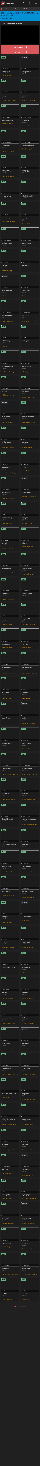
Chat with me (18, 52)
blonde (24, 149)
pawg (4, 1299)
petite (12, 151)
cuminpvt (31, 825)
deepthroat (6, 572)
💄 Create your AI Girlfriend (21, 9)
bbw (4, 1198)
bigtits (4, 271)
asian (24, 397)
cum (29, 223)
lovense (5, 346)
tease (33, 872)
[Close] (38, 13)
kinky (4, 101)
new (14, 101)
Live (3, 23)
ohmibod (5, 648)
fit (32, 547)
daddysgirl (31, 1024)
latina (4, 321)
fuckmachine (31, 1099)
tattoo (11, 648)
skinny (13, 473)
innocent (33, 101)
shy (12, 422)
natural (8, 221)
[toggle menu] (24, 3)
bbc (12, 971)
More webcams (20, 1307)
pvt (3, 221)
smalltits (24, 523)
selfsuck (31, 1224)
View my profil (18, 48)
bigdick (24, 448)
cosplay (5, 1224)
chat (23, 1198)
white (28, 698)
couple (13, 296)
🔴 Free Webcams (6, 9)
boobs (4, 75)
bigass (10, 75)
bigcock (24, 1224)
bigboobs (5, 124)
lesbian (30, 897)
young (9, 101)
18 (27, 101)
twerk (10, 624)
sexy (28, 321)
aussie (24, 126)
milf (28, 1198)
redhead (24, 496)
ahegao (31, 496)
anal (30, 523)
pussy (24, 223)
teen (4, 176)
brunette (30, 126)
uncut (24, 724)
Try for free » (7, 19)
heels (11, 124)
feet (14, 221)
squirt (11, 523)
